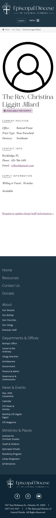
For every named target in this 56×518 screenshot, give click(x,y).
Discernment (8, 366)
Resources (10, 277)
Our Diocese (8, 310)
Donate (8, 293)
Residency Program (12, 453)
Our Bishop (8, 315)
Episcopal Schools (11, 449)
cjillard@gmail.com (22, 165)
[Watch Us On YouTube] (38, 496)
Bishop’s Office (9, 343)
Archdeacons (8, 361)
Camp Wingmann (11, 458)
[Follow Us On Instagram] (28, 496)
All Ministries (8, 463)
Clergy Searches (10, 356)
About (7, 304)
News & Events (14, 387)
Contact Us (11, 285)
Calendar (6, 401)
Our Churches (9, 320)
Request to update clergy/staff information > (28, 213)
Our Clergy (16, 29)
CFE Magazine (9, 422)
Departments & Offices (20, 338)
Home (7, 29)
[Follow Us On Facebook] (17, 496)
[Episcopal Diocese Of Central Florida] (28, 8)
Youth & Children (10, 444)
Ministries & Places (17, 430)
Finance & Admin (10, 371)
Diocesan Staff (9, 329)
